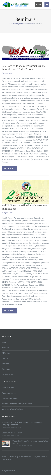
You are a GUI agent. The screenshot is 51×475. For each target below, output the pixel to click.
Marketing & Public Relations (12, 409)
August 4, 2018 (8, 213)
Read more (9, 168)
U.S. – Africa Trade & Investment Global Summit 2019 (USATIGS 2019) (24, 67)
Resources (6, 369)
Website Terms (7, 374)
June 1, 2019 (7, 73)
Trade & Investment (9, 393)
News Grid (5, 364)
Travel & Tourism (8, 388)
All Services (6, 353)
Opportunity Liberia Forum (12, 433)
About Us (5, 348)
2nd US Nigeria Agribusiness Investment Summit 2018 (24, 207)
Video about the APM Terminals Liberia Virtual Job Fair (30, 442)
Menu (38, 4)
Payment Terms (40, 457)
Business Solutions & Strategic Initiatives (17, 404)
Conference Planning (10, 398)
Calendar (5, 358)
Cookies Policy (6, 459)
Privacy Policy (13, 457)
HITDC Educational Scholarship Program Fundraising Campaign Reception (22, 423)
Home (4, 342)
